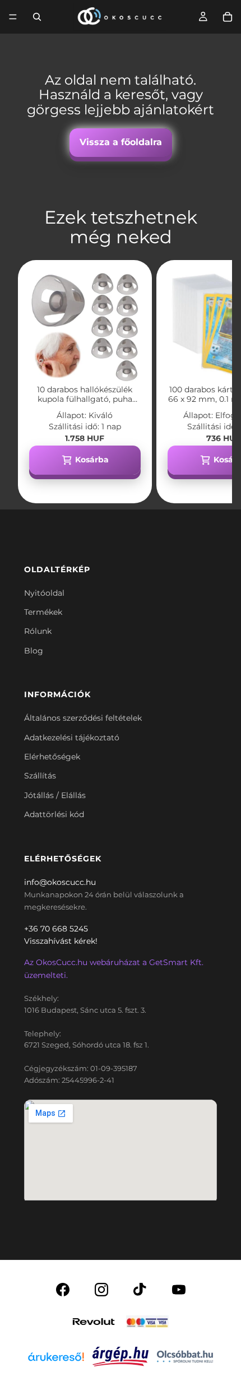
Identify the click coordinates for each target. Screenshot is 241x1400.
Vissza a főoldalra (121, 142)
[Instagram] (101, 1289)
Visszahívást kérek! (61, 941)
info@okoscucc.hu (60, 882)
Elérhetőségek (52, 757)
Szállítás (40, 776)
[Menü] (13, 17)
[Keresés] (37, 16)
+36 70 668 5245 (56, 929)
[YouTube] (179, 1289)
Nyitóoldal (44, 593)
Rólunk (38, 631)
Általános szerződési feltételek (83, 718)
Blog (33, 651)
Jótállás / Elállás (55, 795)
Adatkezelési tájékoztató (71, 738)
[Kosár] (227, 16)
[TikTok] (140, 1289)
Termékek (43, 612)
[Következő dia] (210, 381)
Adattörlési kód (54, 814)
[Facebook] (62, 1289)
